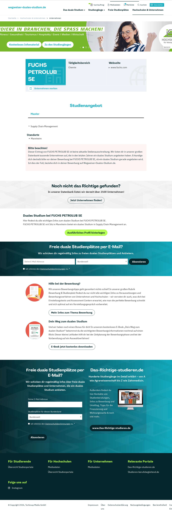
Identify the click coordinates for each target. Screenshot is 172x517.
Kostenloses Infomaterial (24, 44)
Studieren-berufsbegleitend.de (143, 472)
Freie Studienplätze (118, 9)
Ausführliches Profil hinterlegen (86, 232)
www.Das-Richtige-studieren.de (111, 428)
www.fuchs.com (119, 67)
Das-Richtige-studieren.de (141, 467)
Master (35, 114)
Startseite (12, 18)
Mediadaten (54, 467)
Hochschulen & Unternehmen (147, 9)
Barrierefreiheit (160, 505)
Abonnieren (139, 261)
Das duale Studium (73, 9)
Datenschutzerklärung (118, 505)
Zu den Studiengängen (58, 44)
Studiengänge (95, 9)
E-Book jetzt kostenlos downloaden (72, 346)
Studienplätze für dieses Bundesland (44, 411)
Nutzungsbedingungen (140, 505)
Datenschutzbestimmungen (52, 269)
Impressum (93, 505)
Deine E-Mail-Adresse (38, 399)
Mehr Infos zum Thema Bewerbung (71, 312)
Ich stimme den (48, 269)
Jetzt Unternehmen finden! (86, 200)
